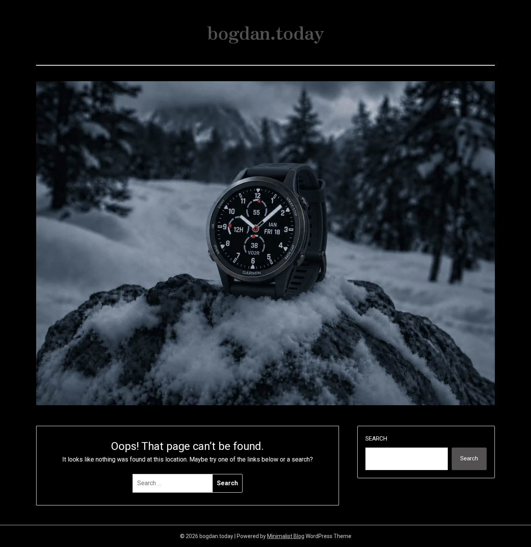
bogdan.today (266, 31)
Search (376, 438)
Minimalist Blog (285, 536)
